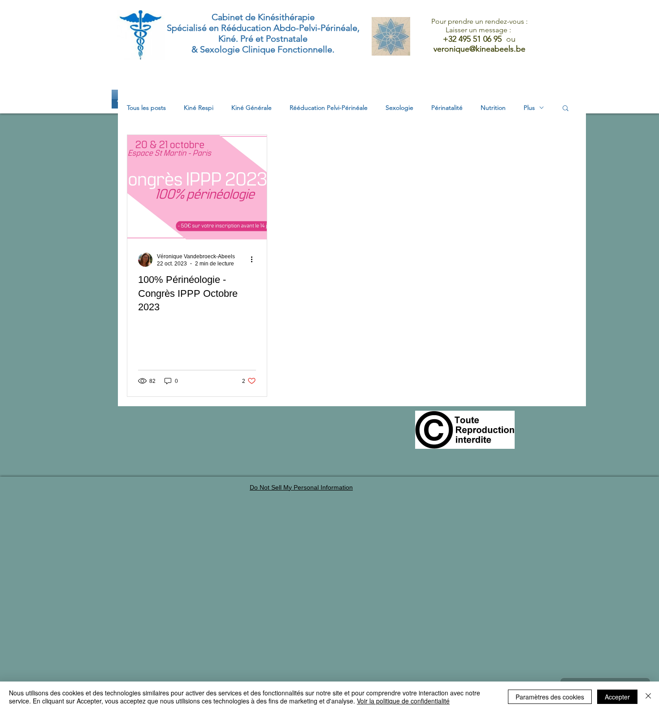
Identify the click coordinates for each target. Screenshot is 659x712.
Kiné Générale (251, 108)
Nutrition (493, 108)
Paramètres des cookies (550, 696)
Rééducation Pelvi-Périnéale (329, 108)
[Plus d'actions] (254, 259)
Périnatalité (447, 108)
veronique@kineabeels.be (479, 49)
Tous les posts (146, 108)
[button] (565, 108)
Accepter (617, 696)
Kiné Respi (198, 108)
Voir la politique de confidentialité (403, 700)
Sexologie (399, 108)
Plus (529, 108)
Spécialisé (187, 27)
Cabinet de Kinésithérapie (263, 17)
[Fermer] (648, 697)
